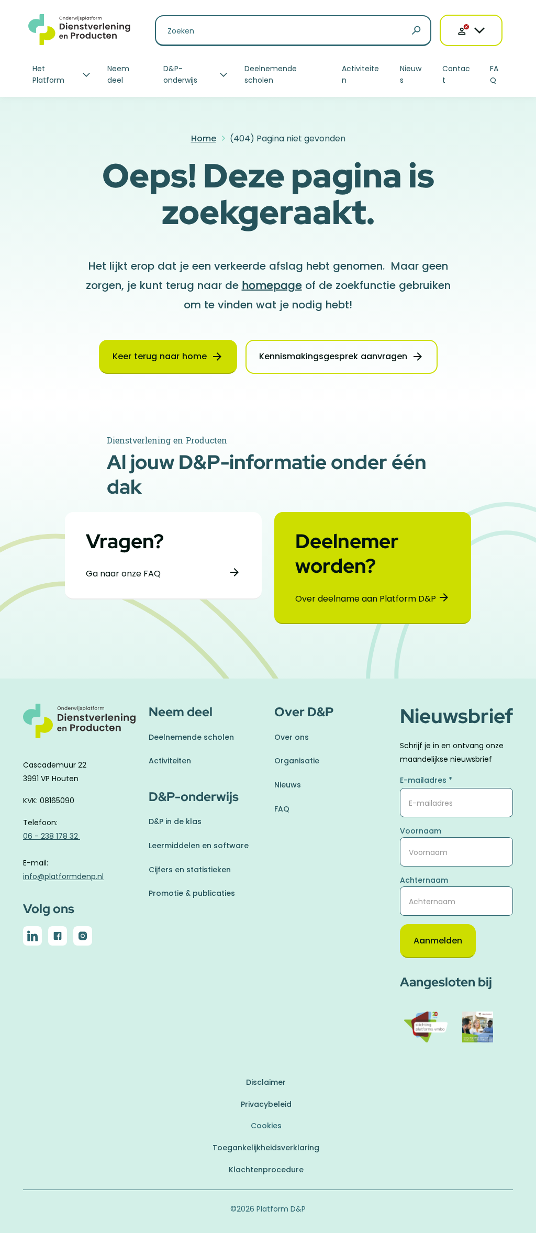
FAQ (494, 74)
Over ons (291, 737)
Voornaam (420, 831)
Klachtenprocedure (266, 1169)
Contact (456, 74)
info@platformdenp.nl (63, 876)
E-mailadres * (426, 780)
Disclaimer (266, 1082)
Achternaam (424, 880)
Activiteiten (360, 74)
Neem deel (118, 74)
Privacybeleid (266, 1104)
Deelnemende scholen (270, 74)
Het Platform (48, 74)
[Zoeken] (416, 31)
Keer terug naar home (160, 356)
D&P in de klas (175, 821)
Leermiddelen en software (199, 845)
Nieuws (410, 74)
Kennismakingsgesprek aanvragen (333, 356)
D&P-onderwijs (180, 74)
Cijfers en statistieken (190, 869)
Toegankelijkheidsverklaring (266, 1147)
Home (203, 138)
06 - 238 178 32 (51, 836)
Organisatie (296, 761)
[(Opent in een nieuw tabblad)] (32, 938)
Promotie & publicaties (192, 893)
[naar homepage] (79, 727)
